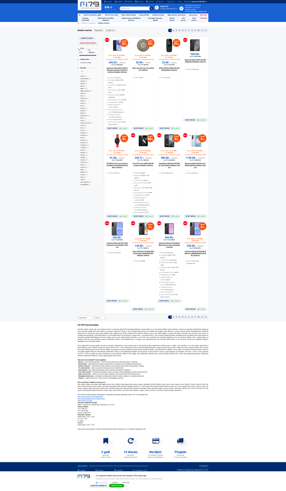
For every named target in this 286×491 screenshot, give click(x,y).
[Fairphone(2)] (78, 145)
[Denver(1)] (78, 126)
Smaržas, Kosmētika (85, 19)
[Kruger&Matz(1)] (78, 185)
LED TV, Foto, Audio (111, 15)
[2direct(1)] (78, 76)
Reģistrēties (171, 1)
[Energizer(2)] (78, 136)
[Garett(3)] (78, 150)
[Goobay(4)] (78, 158)
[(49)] (78, 72)
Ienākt (180, 1)
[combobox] (136, 8)
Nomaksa (140, 1)
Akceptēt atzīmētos (98, 486)
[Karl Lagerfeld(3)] (78, 182)
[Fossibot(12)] (78, 148)
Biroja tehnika (144, 15)
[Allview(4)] (78, 84)
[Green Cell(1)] (78, 163)
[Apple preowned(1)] (78, 91)
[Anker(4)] (78, 86)
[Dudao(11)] (78, 131)
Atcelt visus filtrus (88, 43)
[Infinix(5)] (78, 177)
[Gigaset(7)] (78, 153)
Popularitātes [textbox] (83, 318)
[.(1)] (78, 74)
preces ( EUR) (196, 1)
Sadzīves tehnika (158, 15)
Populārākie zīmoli (141, 470)
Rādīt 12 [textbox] (98, 318)
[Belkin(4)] (78, 113)
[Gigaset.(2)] (78, 155)
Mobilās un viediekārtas (88, 23)
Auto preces (193, 15)
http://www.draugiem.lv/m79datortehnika (90, 396)
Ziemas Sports (172, 19)
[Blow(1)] (78, 118)
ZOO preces (183, 19)
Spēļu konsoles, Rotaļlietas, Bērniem (131, 19)
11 (202, 30)
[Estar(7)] (78, 138)
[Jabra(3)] (78, 180)
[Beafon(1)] (78, 111)
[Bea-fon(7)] (78, 108)
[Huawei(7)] (78, 175)
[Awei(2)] (78, 106)
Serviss (161, 1)
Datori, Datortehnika (129, 15)
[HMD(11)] (78, 170)
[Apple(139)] (78, 89)
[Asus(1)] (78, 96)
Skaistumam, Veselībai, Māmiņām (106, 19)
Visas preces (194, 19)
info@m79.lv (204, 468)
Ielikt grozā (117, 128)
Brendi (204, 15)
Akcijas (204, 18)
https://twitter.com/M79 (85, 400)
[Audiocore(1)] (78, 99)
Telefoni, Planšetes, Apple (92, 15)
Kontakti (151, 1)
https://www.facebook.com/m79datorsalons (91, 398)
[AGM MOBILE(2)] (78, 79)
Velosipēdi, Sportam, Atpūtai (155, 19)
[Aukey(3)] (78, 101)
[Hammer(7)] (78, 168)
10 (198, 30)
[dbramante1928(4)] (78, 123)
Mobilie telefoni (103, 23)
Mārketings (126, 482)
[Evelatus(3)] (78, 140)
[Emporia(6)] (78, 133)
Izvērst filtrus (87, 38)
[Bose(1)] (78, 121)
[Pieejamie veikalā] (78, 63)
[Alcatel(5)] (78, 81)
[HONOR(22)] (78, 172)
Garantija (109, 1)
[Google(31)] (78, 160)
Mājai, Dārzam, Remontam (177, 15)
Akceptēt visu (116, 486)
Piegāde (119, 1)
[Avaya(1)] (78, 104)
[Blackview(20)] (78, 116)
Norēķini (130, 1)
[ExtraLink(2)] (78, 143)
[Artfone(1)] (78, 94)
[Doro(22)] (78, 128)
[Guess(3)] (78, 165)
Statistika (115, 482)
